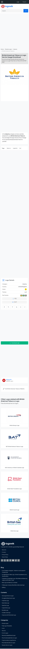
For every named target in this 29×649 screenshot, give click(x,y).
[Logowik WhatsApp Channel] (18, 560)
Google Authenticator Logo (8, 598)
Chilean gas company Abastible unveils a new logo (13, 585)
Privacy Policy (5, 554)
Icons (3, 628)
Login (18, 1)
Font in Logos (5, 633)
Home (2, 49)
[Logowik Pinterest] (10, 560)
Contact (4, 552)
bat (20, 148)
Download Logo (15, 343)
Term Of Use (5, 557)
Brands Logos (8, 49)
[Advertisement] (14, 31)
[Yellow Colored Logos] (26, 289)
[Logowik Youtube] (13, 560)
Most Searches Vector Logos (8, 642)
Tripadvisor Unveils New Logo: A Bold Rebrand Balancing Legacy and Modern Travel (14, 579)
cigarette (15, 148)
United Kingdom (22, 286)
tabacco (9, 148)
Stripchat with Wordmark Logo (9, 615)
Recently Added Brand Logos (9, 635)
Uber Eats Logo (5, 605)
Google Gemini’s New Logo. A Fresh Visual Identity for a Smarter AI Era (14, 575)
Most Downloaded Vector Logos (9, 637)
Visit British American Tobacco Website (14, 388)
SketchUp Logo (5, 603)
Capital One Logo (6, 607)
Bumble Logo (5, 610)
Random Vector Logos (7, 645)
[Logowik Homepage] (7, 6)
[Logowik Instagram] (7, 560)
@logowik (9, 379)
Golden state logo (6, 612)
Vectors (4, 630)
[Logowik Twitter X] (5, 560)
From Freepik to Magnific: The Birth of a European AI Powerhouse (13, 571)
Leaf (25, 292)
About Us (4, 549)
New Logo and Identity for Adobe (9, 582)
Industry (15, 49)
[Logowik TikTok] (16, 560)
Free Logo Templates (7, 625)
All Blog (3, 587)
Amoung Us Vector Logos (8, 595)
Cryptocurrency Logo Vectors (9, 640)
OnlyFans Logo (5, 600)
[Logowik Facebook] (2, 560)
